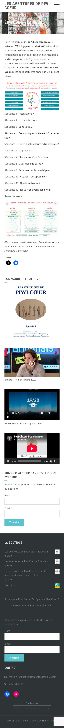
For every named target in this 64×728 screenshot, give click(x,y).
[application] (32, 448)
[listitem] (13, 212)
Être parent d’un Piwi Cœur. (34, 157)
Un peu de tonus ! (28, 120)
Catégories (32, 703)
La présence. (26, 150)
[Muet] (50, 461)
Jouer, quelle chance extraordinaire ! (39, 144)
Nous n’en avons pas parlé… (35, 189)
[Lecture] (8, 461)
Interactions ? (26, 113)
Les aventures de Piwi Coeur (27, 5)
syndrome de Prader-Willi (31, 63)
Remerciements (13, 196)
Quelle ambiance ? (30, 183)
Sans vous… (25, 126)
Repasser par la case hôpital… (35, 170)
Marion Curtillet (43, 46)
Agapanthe (27, 46)
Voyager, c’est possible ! (33, 176)
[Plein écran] (55, 461)
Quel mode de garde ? (31, 163)
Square (34, 720)
